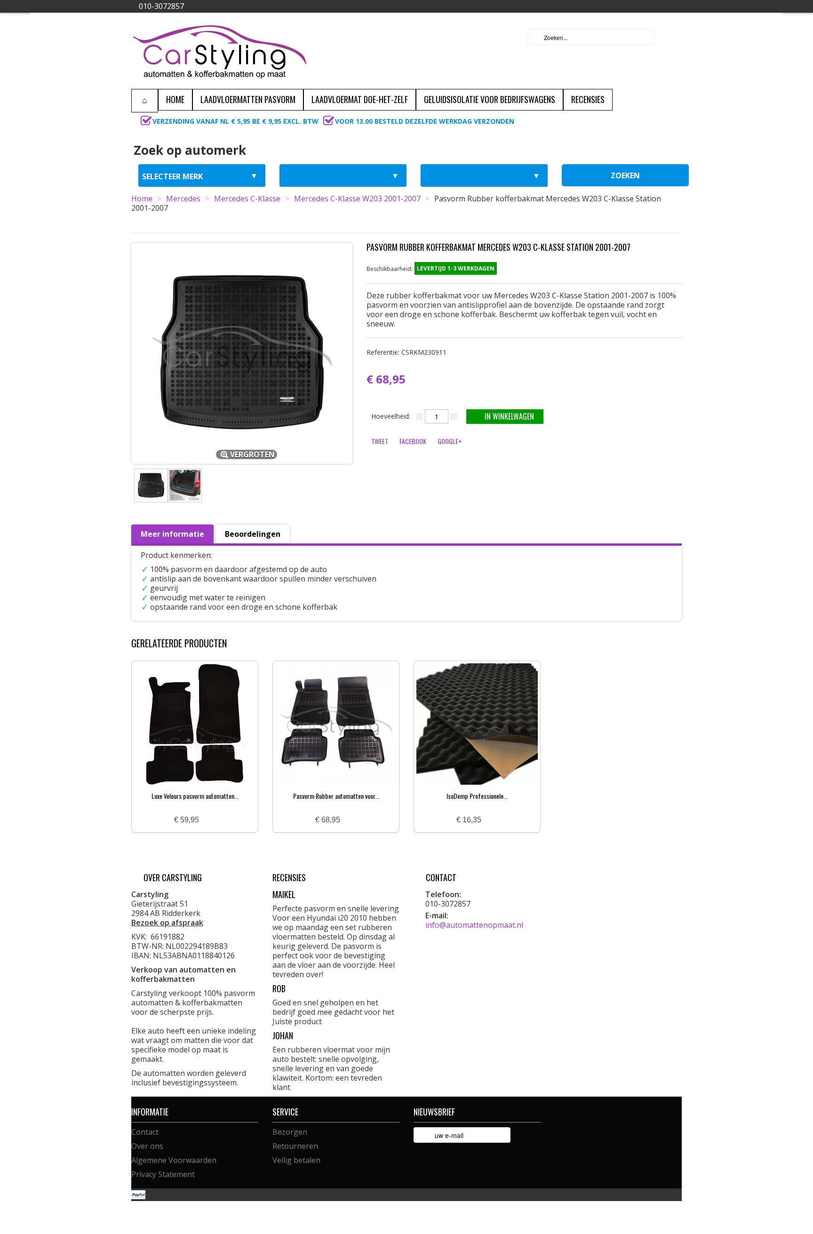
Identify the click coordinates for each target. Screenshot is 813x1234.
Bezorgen (289, 1132)
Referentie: (406, 352)
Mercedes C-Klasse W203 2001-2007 (357, 198)
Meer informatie (172, 534)
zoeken (625, 175)
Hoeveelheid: (390, 416)
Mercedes (183, 198)
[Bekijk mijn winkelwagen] (672, 37)
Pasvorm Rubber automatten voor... (336, 796)
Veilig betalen (296, 1160)
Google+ (450, 441)
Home (141, 198)
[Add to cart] (210, 820)
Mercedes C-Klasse (247, 198)
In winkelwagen (509, 416)
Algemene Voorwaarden (173, 1160)
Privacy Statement (163, 1174)
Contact (145, 1132)
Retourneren (295, 1146)
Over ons (147, 1146)
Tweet (379, 441)
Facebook (412, 441)
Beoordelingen (252, 534)
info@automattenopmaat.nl (474, 925)
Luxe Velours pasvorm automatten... (195, 796)
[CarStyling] (219, 51)
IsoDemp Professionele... (477, 796)
